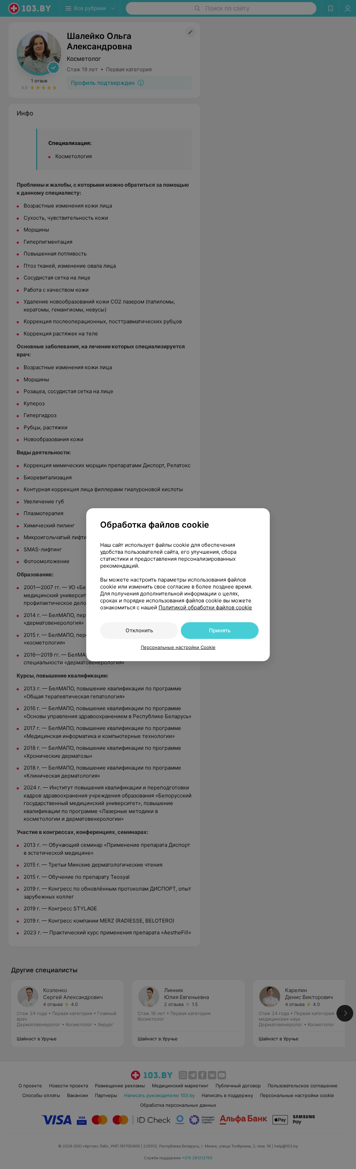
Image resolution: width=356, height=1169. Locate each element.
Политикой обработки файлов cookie (205, 607)
